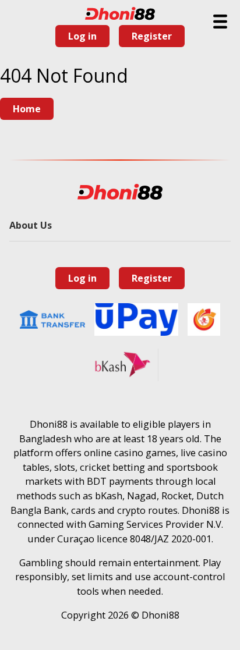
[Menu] (220, 21)
